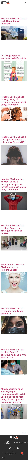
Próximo (24, 433)
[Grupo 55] (10, 448)
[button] (25, 3)
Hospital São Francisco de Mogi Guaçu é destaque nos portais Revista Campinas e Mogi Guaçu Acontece (14, 184)
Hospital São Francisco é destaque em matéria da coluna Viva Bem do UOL (13, 139)
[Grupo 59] (17, 448)
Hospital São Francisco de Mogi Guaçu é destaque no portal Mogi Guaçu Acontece (13, 101)
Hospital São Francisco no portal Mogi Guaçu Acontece (14, 21)
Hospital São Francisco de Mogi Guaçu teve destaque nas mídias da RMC (12, 229)
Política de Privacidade (3, 458)
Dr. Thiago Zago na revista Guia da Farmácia (13, 57)
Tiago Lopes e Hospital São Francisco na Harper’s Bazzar (12, 267)
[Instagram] (14, 448)
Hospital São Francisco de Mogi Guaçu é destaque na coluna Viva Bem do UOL (13, 353)
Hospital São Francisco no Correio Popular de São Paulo (12, 311)
